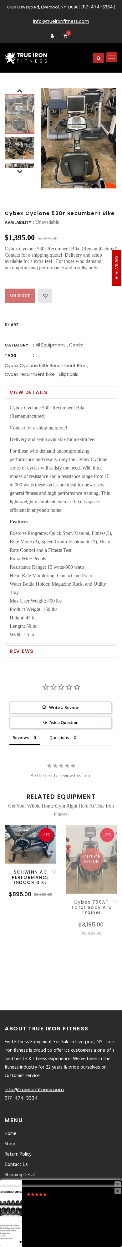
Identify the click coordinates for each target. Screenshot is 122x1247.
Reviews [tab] (21, 737)
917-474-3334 (97, 7)
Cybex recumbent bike (30, 374)
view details (29, 392)
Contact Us (16, 1164)
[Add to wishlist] (45, 296)
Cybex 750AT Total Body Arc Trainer (91, 907)
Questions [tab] (59, 737)
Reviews (22, 651)
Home (10, 1133)
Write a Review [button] (64, 707)
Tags (11, 355)
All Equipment (50, 345)
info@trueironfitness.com (61, 21)
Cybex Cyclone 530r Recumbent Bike (45, 365)
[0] (65, 36)
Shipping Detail (20, 1175)
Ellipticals (68, 374)
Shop (10, 1144)
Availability (18, 222)
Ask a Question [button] (64, 722)
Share (11, 325)
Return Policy (18, 1154)
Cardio (76, 345)
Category (16, 345)
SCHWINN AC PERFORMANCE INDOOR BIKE (30, 877)
